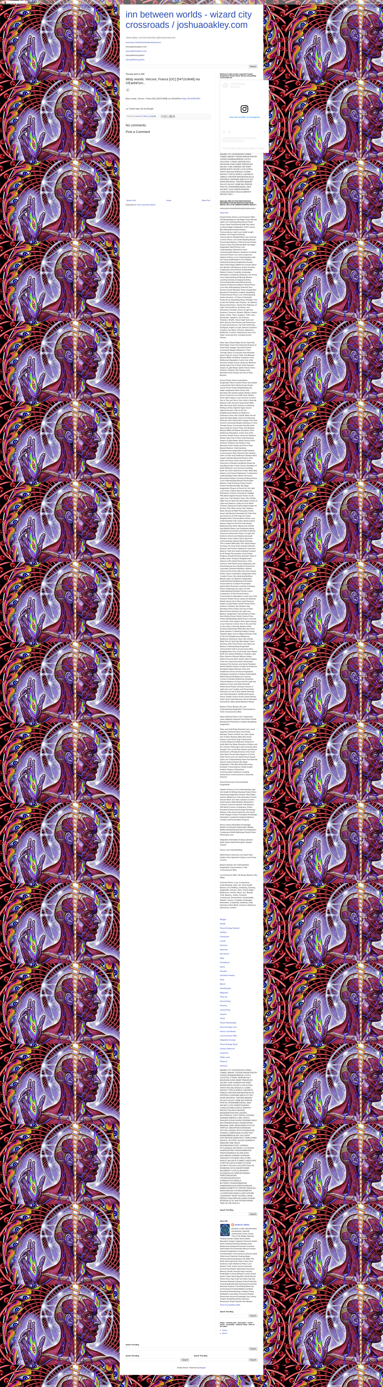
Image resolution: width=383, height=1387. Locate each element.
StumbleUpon (225, 988)
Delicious (224, 945)
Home (168, 200)
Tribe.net (223, 997)
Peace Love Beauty (228, 1031)
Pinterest (223, 1061)
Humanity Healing (227, 975)
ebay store (224, 213)
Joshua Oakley (229, 148)
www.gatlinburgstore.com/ (136, 51)
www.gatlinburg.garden (135, 60)
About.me (224, 950)
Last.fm (223, 941)
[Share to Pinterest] (173, 116)
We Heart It (224, 954)
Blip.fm (222, 984)
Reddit (222, 924)
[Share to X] (168, 116)
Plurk (222, 980)
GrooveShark (225, 1001)
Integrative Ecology (227, 1040)
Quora (222, 967)
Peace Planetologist (228, 1023)
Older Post (206, 200)
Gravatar (223, 971)
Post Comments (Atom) (146, 205)
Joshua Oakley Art (227, 1049)
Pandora (223, 1006)
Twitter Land (225, 1057)
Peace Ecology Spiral (228, 1044)
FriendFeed (224, 962)
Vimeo (222, 1018)
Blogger (223, 919)
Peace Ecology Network (229, 928)
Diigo (222, 958)
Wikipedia (224, 993)
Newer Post (131, 200)
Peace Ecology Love (228, 1027)
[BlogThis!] (165, 116)
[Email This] (162, 116)
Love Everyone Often (228, 1036)
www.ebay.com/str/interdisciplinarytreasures (143, 42)
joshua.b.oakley (247, 148)
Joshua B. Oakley (241, 1225)
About (224, 1333)
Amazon (223, 1014)
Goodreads (224, 937)
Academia (224, 1053)
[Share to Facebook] (170, 116)
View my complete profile (230, 1305)
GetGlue (223, 932)
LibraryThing (225, 1010)
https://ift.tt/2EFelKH (191, 98)
